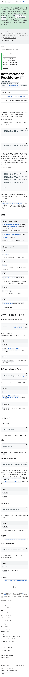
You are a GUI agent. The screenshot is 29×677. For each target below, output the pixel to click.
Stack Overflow (5, 657)
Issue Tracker (4, 660)
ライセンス (5, 668)
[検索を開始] (17, 2)
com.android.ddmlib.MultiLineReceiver (15, 96)
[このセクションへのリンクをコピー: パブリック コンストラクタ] (25, 315)
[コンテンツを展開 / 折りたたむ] (12, 53)
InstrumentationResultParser (11, 224)
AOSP (2, 46)
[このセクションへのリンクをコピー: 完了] (5, 440)
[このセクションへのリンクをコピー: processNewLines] (15, 544)
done (4, 265)
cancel (5, 254)
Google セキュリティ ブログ (8, 634)
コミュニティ (14, 665)
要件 (2, 610)
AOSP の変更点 (20, 23)
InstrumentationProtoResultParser (12, 203)
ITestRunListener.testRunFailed (11, 478)
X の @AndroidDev (5, 629)
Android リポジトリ (6, 608)
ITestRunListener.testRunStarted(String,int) (10, 349)
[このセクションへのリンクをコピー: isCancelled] (10, 503)
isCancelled (6, 291)
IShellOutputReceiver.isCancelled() (16, 539)
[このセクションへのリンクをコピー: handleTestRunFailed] (17, 458)
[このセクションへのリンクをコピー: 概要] (6, 215)
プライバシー (12, 668)
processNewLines (8, 303)
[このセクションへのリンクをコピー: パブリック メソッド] (19, 419)
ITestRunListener (13, 226)
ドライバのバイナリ (6, 620)
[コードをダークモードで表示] (27, 129)
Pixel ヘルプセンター (6, 650)
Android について (5, 665)
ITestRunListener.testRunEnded (11, 481)
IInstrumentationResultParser (10, 87)
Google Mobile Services (7, 655)
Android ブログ (5, 631)
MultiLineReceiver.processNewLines (16, 580)
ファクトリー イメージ (6, 617)
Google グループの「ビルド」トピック (10, 639)
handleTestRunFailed (9, 277)
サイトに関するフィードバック (9, 670)
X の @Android (5, 626)
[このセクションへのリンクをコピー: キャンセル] (10, 423)
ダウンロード (4, 613)
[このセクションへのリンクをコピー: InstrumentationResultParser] (23, 320)
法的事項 (21, 665)
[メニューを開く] (2, 2)
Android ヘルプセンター (7, 647)
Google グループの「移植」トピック (10, 641)
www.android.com (5, 652)
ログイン (25, 2)
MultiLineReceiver (13, 85)
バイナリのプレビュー (6, 615)
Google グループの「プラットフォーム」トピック (13, 636)
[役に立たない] (19, 50)
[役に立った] (17, 50)
